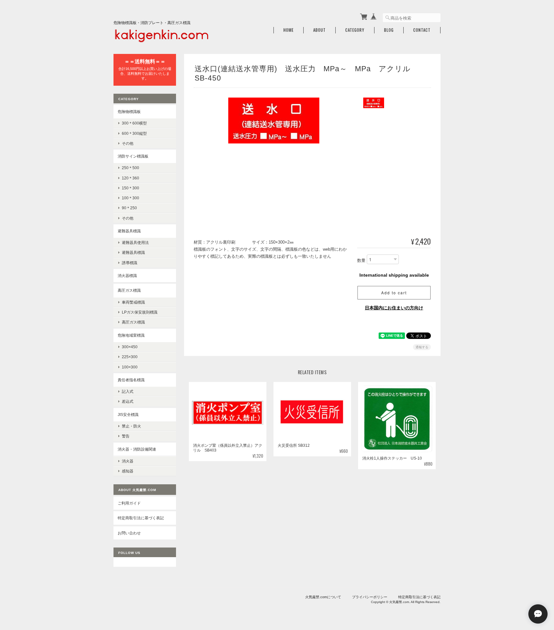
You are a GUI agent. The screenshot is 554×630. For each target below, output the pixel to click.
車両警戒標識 (133, 302)
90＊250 (129, 208)
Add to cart (394, 292)
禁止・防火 (131, 426)
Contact (422, 30)
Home (288, 30)
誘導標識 (129, 263)
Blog (389, 30)
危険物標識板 (129, 111)
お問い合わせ (129, 533)
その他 (127, 143)
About (319, 30)
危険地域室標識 (131, 335)
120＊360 (130, 178)
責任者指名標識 (131, 380)
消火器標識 (127, 275)
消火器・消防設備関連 (137, 449)
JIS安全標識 (128, 414)
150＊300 (130, 188)
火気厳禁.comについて (323, 597)
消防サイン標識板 (133, 156)
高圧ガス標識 (129, 290)
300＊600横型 (134, 123)
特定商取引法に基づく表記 (141, 518)
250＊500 (130, 168)
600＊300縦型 (134, 133)
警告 (126, 436)
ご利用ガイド (129, 503)
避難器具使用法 (135, 242)
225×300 (130, 357)
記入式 (127, 391)
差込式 (127, 401)
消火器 (127, 461)
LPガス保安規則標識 (139, 312)
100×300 (130, 367)
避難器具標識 (129, 231)
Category (355, 30)
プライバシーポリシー (369, 597)
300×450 (130, 347)
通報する (422, 347)
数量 (361, 260)
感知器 (127, 471)
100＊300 (130, 198)
